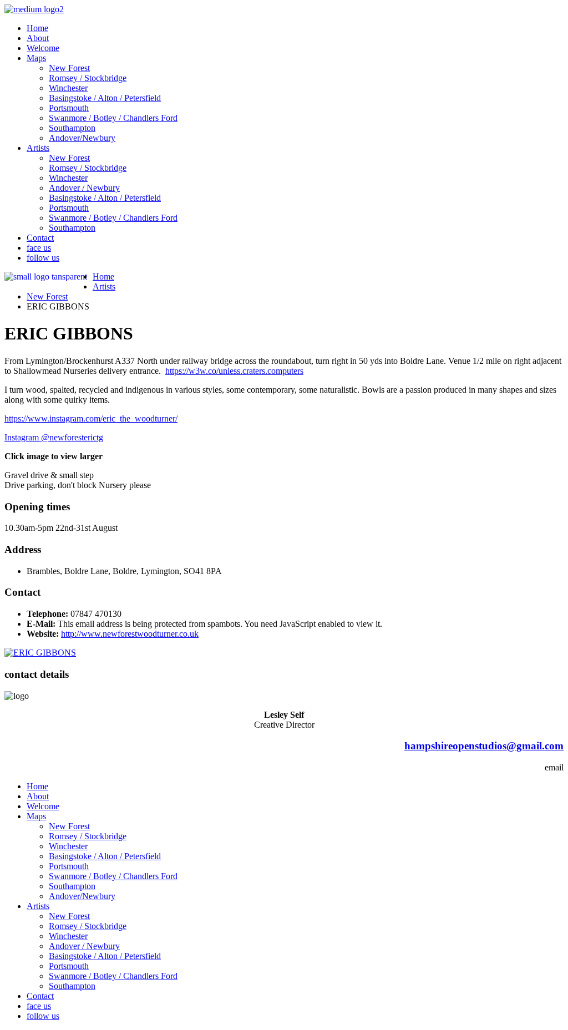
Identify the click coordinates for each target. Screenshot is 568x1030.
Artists (38, 148)
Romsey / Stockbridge (87, 78)
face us (39, 247)
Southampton (72, 128)
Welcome (43, 48)
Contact (40, 237)
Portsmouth (69, 108)
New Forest (69, 68)
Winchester (68, 88)
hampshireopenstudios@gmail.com (484, 746)
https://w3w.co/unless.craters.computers (234, 371)
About (38, 38)
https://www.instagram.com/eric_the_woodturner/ (91, 418)
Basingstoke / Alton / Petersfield (105, 98)
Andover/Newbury (82, 138)
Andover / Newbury (84, 187)
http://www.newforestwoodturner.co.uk (130, 633)
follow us (43, 257)
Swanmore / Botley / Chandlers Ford (113, 118)
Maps (36, 58)
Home (37, 28)
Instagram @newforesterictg (53, 437)
